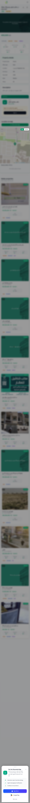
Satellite (26, 129)
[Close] (15, 401)
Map (22, 129)
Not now (15, 799)
